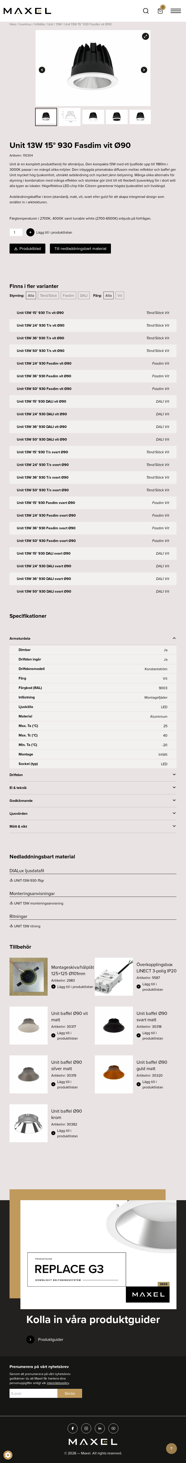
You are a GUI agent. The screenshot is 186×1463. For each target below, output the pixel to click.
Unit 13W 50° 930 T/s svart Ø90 (43, 490)
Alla (31, 295)
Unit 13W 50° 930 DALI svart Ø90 (44, 591)
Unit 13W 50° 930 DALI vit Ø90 (42, 439)
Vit (119, 295)
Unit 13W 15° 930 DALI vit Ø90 (41, 401)
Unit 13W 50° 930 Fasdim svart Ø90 (46, 540)
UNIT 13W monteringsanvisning (38, 903)
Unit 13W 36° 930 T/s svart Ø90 (43, 477)
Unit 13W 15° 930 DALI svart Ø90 (44, 553)
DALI (84, 295)
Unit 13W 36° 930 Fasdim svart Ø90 (46, 528)
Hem (13, 24)
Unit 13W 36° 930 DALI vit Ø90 (42, 426)
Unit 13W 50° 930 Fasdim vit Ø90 (44, 388)
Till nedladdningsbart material (80, 248)
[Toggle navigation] (175, 10)
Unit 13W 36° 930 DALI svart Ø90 (44, 578)
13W (59, 24)
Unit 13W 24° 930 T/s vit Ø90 (40, 325)
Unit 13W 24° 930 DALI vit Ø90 (42, 414)
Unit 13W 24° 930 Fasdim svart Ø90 (46, 515)
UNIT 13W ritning (27, 926)
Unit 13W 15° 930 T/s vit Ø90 (40, 312)
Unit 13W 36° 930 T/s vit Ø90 (40, 338)
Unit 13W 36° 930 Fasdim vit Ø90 (44, 376)
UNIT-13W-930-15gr (29, 880)
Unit (50, 24)
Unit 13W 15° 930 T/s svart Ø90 (42, 452)
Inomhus (25, 24)
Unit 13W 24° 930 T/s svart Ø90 (43, 464)
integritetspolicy (58, 1383)
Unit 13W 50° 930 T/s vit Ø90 (40, 350)
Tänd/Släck (48, 295)
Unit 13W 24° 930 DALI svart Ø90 (44, 566)
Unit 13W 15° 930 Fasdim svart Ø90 (46, 502)
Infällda (39, 24)
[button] (72, 986)
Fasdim (68, 295)
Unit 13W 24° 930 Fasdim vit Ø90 (44, 363)
